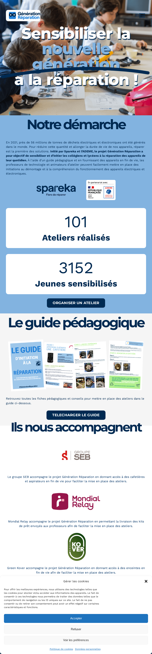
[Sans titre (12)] (76, 442)
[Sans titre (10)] (76, 533)
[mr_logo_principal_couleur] (76, 489)
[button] (146, 581)
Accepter (76, 618)
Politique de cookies (61, 649)
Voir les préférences (76, 640)
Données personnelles (88, 649)
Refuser (76, 629)
